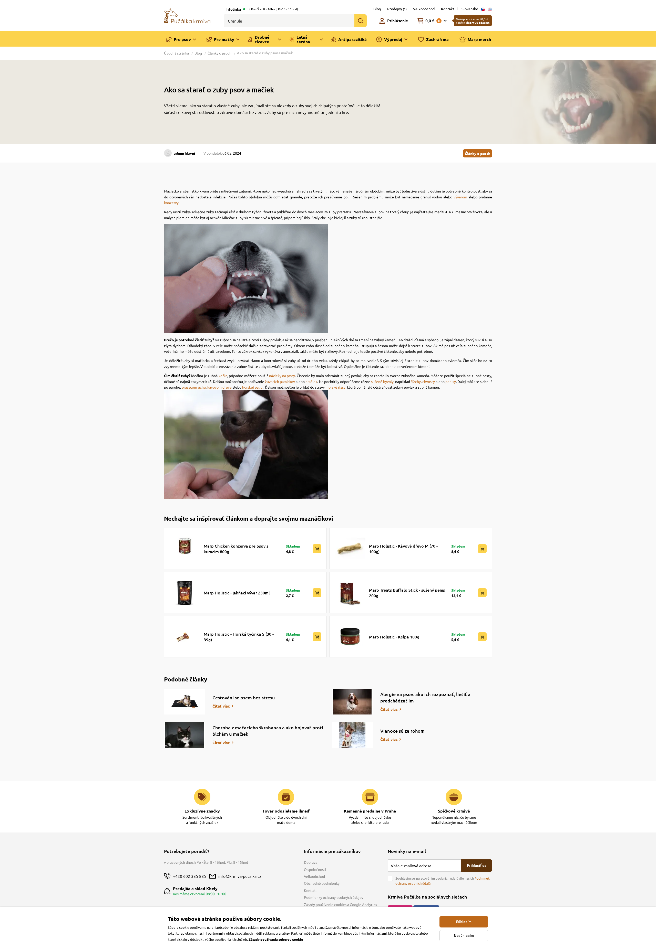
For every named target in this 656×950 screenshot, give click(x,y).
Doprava (310, 862)
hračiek (311, 381)
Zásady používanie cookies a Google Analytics (340, 904)
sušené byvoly (382, 381)
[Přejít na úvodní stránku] (187, 15)
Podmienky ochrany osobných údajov (333, 897)
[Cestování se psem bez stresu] (184, 701)
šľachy (416, 381)
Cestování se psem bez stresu (243, 697)
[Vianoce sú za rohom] (352, 735)
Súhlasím (463, 922)
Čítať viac (221, 706)
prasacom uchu (194, 387)
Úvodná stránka (177, 53)
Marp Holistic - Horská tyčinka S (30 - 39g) (239, 636)
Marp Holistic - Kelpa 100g (394, 636)
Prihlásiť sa (476, 865)
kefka (223, 375)
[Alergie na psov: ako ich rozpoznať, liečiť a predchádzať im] (352, 701)
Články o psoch (219, 53)
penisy (450, 381)
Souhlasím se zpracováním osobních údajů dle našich (442, 880)
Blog (377, 8)
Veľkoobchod (314, 876)
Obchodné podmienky (322, 883)
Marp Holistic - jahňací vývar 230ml (237, 592)
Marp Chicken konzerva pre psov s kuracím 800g (236, 548)
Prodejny (397, 8)
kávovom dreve (219, 387)
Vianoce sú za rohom (402, 731)
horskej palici (252, 387)
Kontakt (447, 8)
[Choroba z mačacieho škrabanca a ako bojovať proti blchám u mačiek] (184, 735)
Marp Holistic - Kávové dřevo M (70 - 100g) (403, 548)
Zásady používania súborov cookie (276, 939)
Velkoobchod (424, 8)
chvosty (428, 381)
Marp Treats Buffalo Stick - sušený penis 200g (407, 592)
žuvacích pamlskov (280, 381)
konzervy (171, 202)
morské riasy (335, 387)
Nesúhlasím (464, 936)
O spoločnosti (315, 869)
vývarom (460, 197)
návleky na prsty (282, 375)
